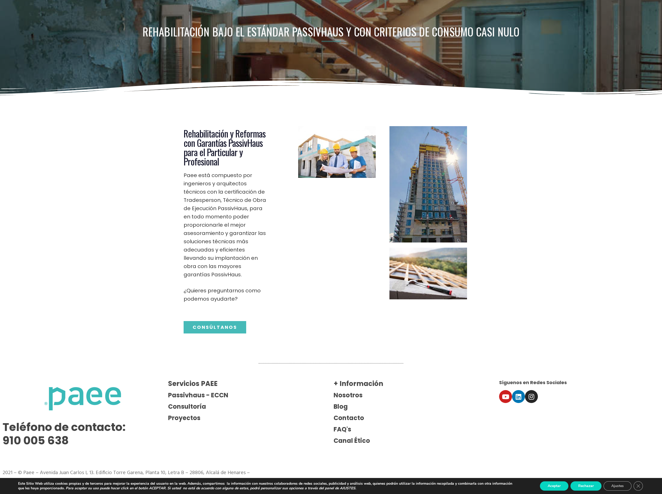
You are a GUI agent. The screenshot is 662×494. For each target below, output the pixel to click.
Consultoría (187, 406)
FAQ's (342, 429)
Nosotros (348, 395)
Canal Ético (352, 440)
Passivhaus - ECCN (198, 395)
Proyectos (184, 418)
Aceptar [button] (554, 485)
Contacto (349, 418)
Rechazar (586, 485)
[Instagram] (531, 396)
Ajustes (617, 485)
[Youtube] (505, 396)
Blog (341, 406)
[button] (215, 327)
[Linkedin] (518, 396)
